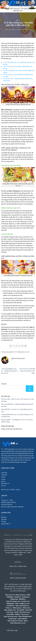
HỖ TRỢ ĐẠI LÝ (14, 584)
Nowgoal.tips (12, 618)
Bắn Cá (18, 20)
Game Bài (4, 472)
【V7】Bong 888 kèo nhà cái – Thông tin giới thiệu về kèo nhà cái (9, 371)
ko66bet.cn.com (24, 603)
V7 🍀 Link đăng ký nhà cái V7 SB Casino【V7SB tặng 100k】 (17, 7)
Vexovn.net (24, 614)
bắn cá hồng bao (8, 50)
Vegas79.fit (28, 610)
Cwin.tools (9, 612)
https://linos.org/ (24, 612)
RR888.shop (14, 599)
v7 (33, 56)
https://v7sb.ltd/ (28, 329)
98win (13, 489)
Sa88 (16, 603)
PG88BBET (10, 597)
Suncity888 (20, 610)
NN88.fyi (17, 614)
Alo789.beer (25, 597)
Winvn (26, 620)
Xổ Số (3, 477)
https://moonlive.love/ (10, 616)
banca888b (10, 614)
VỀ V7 (6, 584)
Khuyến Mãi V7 (5, 524)
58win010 (18, 597)
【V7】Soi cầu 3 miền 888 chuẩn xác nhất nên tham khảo (27, 371)
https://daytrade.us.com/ (18, 623)
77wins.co (8, 608)
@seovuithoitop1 (26, 29)
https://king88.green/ (25, 616)
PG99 (28, 595)
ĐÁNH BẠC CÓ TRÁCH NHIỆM (17, 586)
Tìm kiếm (3, 384)
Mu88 (20, 554)
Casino (3, 479)
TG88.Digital (10, 603)
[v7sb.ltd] (19, 3)
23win (18, 489)
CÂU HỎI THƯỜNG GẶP (17, 591)
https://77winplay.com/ (13, 601)
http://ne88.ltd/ (22, 618)
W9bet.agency (17, 608)
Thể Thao (4, 475)
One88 (16, 612)
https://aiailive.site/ (10, 610)
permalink (27, 352)
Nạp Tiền (4, 519)
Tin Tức (3, 485)
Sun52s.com (25, 601)
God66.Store (11, 605)
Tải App (3, 521)
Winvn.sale (26, 608)
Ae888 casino (22, 552)
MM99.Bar (22, 599)
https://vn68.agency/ (22, 605)
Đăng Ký (3, 517)
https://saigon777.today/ (15, 620)
